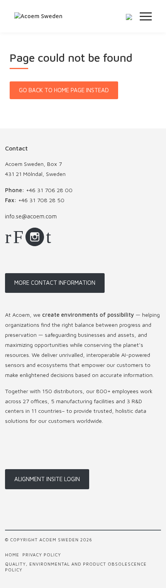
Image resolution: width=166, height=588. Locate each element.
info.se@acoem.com (31, 216)
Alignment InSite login (47, 479)
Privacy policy (41, 554)
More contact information (54, 282)
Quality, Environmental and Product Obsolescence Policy (76, 566)
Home (12, 554)
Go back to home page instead (64, 90)
